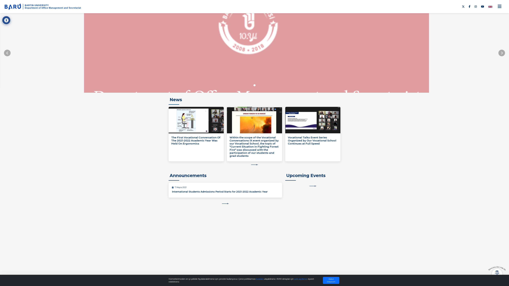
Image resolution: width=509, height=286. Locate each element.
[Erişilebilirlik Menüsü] (6, 20)
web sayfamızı (300, 279)
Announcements (188, 175)
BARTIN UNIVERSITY (37, 5)
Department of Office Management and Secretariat (53, 8)
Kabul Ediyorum (331, 280)
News (176, 99)
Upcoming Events (306, 175)
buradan (259, 279)
